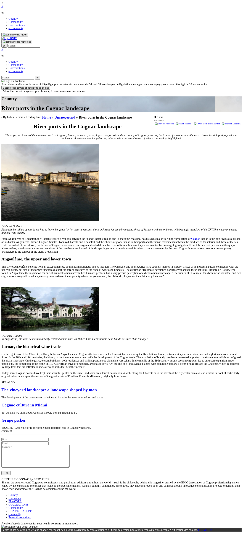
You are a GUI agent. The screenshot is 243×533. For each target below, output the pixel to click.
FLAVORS (15, 501)
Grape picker (13, 420)
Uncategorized (64, 117)
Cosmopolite (16, 21)
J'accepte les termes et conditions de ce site (26, 87)
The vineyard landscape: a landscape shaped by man (49, 390)
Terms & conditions (20, 517)
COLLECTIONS (18, 504)
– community (16, 28)
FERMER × (205, 529)
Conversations (17, 25)
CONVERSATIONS (21, 510)
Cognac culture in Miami (24, 405)
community (15, 514)
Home (46, 117)
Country (13, 18)
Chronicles (15, 498)
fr (2, 6)
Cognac (195, 238)
